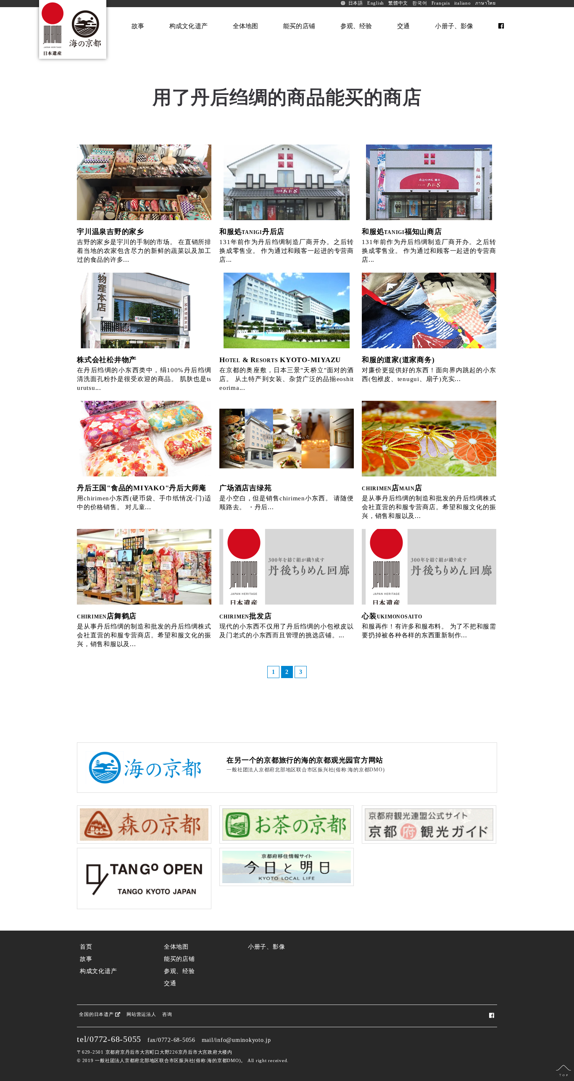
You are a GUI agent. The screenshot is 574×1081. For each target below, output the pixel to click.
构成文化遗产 (98, 971)
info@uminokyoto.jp (243, 1040)
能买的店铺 (179, 959)
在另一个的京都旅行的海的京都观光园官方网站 (304, 760)
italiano (462, 3)
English (375, 3)
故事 (86, 959)
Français (441, 3)
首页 (86, 947)
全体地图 (176, 947)
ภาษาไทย (485, 3)
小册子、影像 (266, 947)
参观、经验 (179, 971)
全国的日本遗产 (97, 1014)
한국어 (419, 3)
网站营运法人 (141, 1014)
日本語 (355, 3)
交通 (170, 983)
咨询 (167, 1014)
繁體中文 (398, 3)
